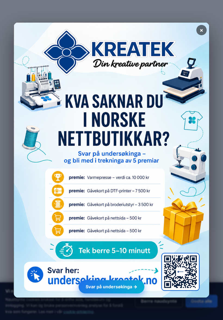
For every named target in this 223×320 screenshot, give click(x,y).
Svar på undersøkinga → (111, 286)
